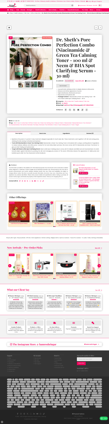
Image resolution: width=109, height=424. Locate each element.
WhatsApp (77, 105)
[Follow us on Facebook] (8, 1)
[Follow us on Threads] (11, 1)
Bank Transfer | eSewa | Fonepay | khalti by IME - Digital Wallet (78, 419)
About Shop (58, 358)
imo (68, 105)
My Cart (37, 360)
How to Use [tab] (42, 133)
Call (65, 105)
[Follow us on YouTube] (18, 1)
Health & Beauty (18, 13)
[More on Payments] (74, 323)
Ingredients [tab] (66, 133)
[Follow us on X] (13, 1)
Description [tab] (18, 133)
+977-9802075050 (88, 105)
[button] (91, 5)
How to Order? (12, 360)
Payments (11, 362)
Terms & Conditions (13, 367)
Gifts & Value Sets (35, 13)
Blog (56, 362)
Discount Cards (59, 365)
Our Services (58, 360)
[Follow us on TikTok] (21, 1)
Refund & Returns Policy (14, 365)
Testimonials (58, 363)
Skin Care (26, 13)
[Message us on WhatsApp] (20, 1)
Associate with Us (59, 367)
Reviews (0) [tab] (90, 133)
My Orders (37, 362)
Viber (71, 105)
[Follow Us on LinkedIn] (16, 1)
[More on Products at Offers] (35, 323)
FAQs (9, 358)
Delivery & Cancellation (14, 363)
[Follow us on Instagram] (9, 1)
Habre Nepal (34, 419)
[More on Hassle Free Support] (93, 323)
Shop (11, 13)
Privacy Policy (11, 369)
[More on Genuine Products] (16, 323)
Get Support (38, 363)
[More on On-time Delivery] (54, 323)
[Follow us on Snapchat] (15, 1)
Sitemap (44, 416)
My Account (38, 358)
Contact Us (11, 371)
